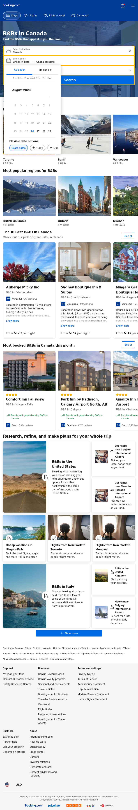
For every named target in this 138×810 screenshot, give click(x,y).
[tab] (19, 69)
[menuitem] (12, 15)
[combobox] (69, 52)
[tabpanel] (32, 114)
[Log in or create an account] (123, 5)
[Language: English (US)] (7, 784)
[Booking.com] (11, 5)
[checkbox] (49, 97)
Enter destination (21, 49)
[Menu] (133, 5)
